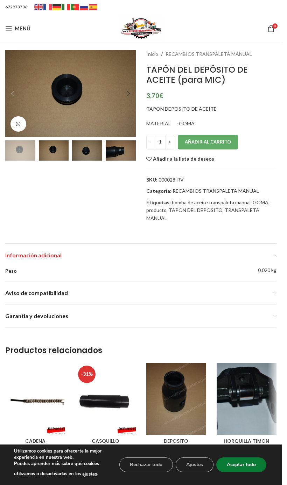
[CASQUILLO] (105, 399)
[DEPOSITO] (176, 399)
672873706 (16, 6)
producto (156, 210)
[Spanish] (93, 6)
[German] (57, 6)
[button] (12, 94)
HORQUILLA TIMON (246, 441)
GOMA (260, 202)
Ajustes (194, 464)
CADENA (35, 441)
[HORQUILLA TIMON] (246, 399)
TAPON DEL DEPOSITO (196, 210)
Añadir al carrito (208, 142)
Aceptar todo (241, 464)
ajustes (89, 474)
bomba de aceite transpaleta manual (211, 202)
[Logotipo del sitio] (141, 28)
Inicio (152, 54)
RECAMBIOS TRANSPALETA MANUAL (209, 54)
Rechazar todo (146, 464)
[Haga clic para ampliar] (18, 124)
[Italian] (66, 6)
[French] (47, 6)
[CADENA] (35, 399)
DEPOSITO (176, 441)
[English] (38, 6)
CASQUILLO (105, 441)
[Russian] (84, 6)
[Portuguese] (75, 6)
